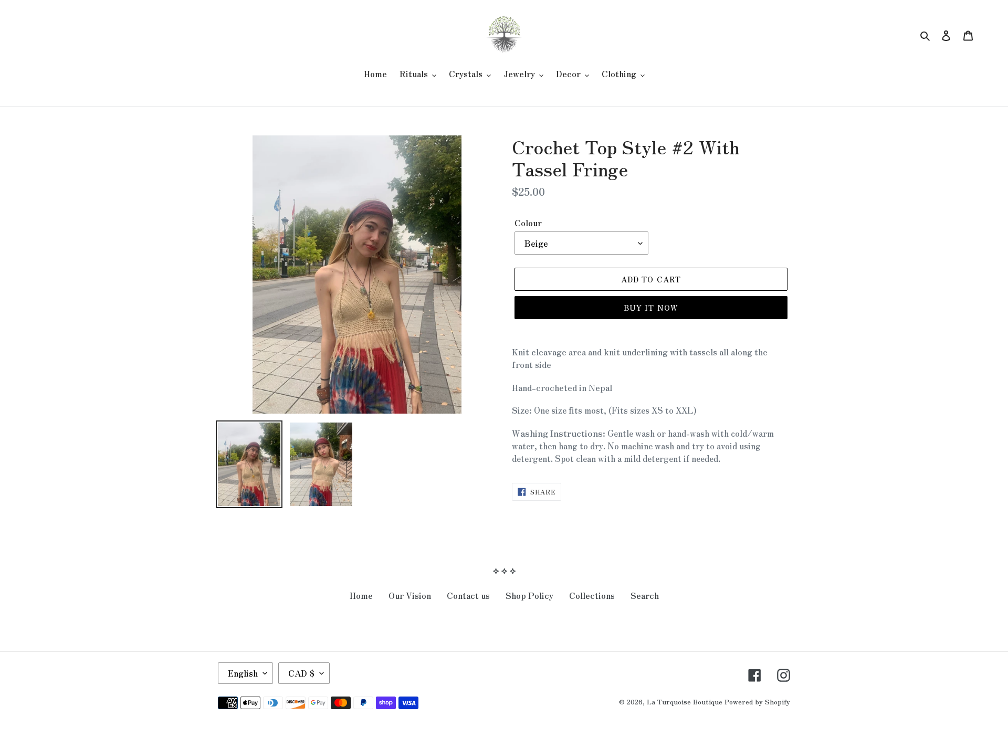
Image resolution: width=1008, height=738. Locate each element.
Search (645, 595)
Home (361, 595)
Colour (528, 222)
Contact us (468, 595)
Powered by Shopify (757, 702)
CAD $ (301, 673)
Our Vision (409, 595)
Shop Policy (529, 595)
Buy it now (651, 307)
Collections (592, 595)
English (243, 673)
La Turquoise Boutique (684, 702)
